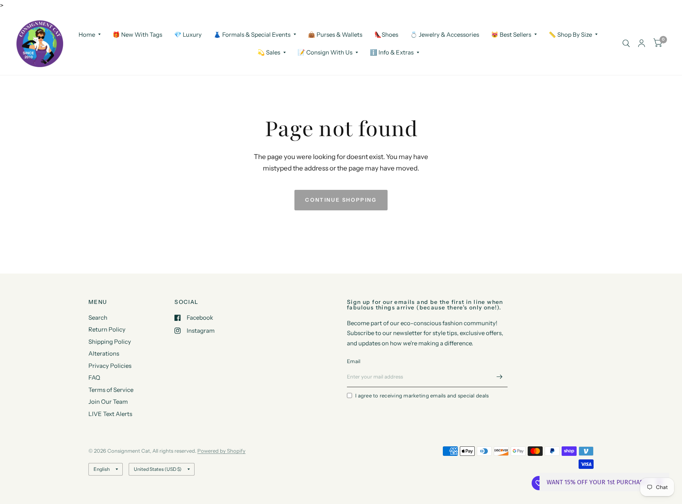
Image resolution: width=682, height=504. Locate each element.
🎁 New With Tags (137, 34)
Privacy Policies (109, 365)
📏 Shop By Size (570, 34)
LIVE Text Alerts (110, 414)
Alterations (103, 353)
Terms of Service (110, 389)
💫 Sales (268, 52)
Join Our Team (108, 401)
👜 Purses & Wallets (335, 34)
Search (97, 317)
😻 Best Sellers (511, 34)
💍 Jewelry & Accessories (444, 34)
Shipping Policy (109, 341)
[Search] (626, 43)
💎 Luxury (188, 34)
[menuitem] (90, 34)
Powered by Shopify (221, 451)
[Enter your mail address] (500, 377)
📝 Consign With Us (325, 52)
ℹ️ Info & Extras (392, 52)
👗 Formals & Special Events (252, 34)
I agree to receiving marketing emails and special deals (422, 395)
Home (87, 34)
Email (353, 361)
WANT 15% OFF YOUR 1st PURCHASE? (598, 482)
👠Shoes (386, 34)
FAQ (94, 377)
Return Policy (107, 329)
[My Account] (641, 43)
